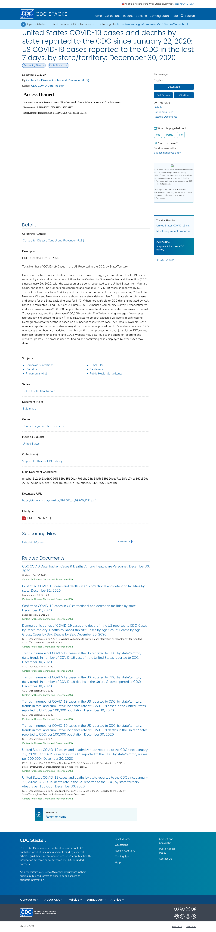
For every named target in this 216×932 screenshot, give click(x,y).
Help (175, 16)
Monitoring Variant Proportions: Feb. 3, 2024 (173, 231)
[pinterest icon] (182, 916)
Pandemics (96, 369)
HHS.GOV (177, 926)
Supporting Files (163, 112)
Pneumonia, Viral (36, 373)
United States (31, 443)
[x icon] (182, 908)
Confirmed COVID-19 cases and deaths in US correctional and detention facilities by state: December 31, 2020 (83, 588)
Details (158, 107)
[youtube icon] (176, 916)
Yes (158, 135)
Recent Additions (135, 16)
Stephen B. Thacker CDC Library (42, 461)
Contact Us (165, 859)
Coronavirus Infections (39, 365)
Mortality (31, 369)
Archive (116, 900)
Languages (95, 900)
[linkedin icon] (193, 908)
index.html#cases (33, 542)
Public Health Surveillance (106, 373)
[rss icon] (193, 916)
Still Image (29, 408)
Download (125, 541)
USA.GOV (191, 926)
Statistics (58, 426)
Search (190, 16)
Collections (112, 16)
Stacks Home (122, 839)
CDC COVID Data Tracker (47, 86)
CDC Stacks (31, 840)
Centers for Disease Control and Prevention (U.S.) (57, 80)
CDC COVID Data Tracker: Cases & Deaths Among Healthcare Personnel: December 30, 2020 (86, 568)
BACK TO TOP (165, 259)
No (181, 135)
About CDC (52, 900)
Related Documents (165, 117)
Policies (73, 900)
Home (97, 16)
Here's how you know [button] (184, 4)
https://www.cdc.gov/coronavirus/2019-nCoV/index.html (152, 24)
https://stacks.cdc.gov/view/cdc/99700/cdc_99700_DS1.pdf (59, 500)
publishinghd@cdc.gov (167, 152)
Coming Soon (159, 16)
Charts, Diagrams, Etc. (36, 426)
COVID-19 (96, 365)
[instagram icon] (188, 908)
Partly (169, 135)
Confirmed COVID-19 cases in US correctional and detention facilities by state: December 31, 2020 (79, 608)
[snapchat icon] (188, 916)
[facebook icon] (176, 908)
